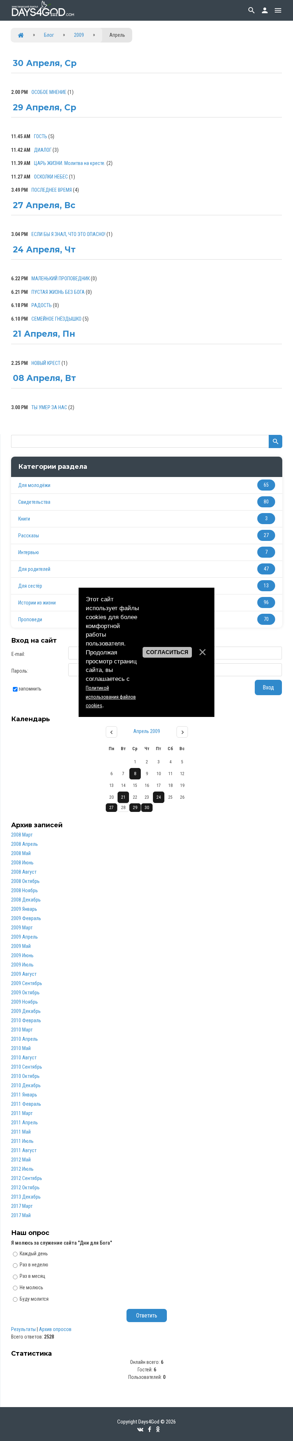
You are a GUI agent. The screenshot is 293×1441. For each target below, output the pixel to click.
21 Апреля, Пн (44, 334)
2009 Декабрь (26, 1011)
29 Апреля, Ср (44, 107)
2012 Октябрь (25, 1187)
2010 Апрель (24, 1039)
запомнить (30, 689)
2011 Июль (22, 1141)
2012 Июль (22, 1169)
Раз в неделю (34, 1264)
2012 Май (21, 1160)
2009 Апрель (24, 937)
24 (159, 797)
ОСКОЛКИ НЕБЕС (51, 177)
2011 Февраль (26, 1104)
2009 (79, 35)
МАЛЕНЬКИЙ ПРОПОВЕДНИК (60, 278)
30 (147, 807)
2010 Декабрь (26, 1085)
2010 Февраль (26, 1020)
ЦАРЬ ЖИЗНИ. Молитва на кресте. (69, 163)
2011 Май (21, 1132)
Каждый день (34, 1253)
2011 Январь (24, 1095)
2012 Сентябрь (26, 1178)
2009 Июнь (22, 955)
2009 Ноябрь (24, 1002)
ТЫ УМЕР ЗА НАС (49, 407)
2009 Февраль (26, 918)
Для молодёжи (34, 485)
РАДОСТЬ (41, 305)
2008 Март (22, 835)
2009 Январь (24, 909)
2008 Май (21, 853)
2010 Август (23, 1057)
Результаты (23, 1329)
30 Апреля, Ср (44, 63)
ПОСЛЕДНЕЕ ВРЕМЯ (51, 190)
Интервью (28, 552)
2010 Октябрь (25, 1076)
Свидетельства (34, 502)
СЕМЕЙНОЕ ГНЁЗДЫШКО (56, 319)
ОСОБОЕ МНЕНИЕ (48, 92)
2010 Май (21, 1048)
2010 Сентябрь (26, 1067)
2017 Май (21, 1215)
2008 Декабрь (26, 900)
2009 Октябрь (25, 992)
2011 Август (23, 1150)
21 (123, 797)
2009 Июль (22, 965)
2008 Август (23, 872)
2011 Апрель (24, 1122)
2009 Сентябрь (26, 983)
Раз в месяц (32, 1276)
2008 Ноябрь (24, 890)
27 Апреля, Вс (44, 205)
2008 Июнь (22, 862)
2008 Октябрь (25, 881)
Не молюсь (31, 1287)
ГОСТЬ (40, 136)
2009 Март (22, 927)
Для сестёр (30, 586)
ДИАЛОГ (42, 150)
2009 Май (21, 946)
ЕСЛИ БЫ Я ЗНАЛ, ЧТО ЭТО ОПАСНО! (68, 234)
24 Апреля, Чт (44, 250)
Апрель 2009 (146, 731)
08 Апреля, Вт (44, 378)
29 (135, 807)
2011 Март (22, 1113)
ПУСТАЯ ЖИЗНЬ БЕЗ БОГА (58, 292)
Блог (49, 35)
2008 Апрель (24, 844)
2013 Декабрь (26, 1197)
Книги (24, 519)
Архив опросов (55, 1329)
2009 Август (23, 974)
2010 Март (22, 1030)
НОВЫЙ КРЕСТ (45, 363)
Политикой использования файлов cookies (111, 697)
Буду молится (34, 1299)
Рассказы (28, 535)
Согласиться (167, 652)
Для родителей (34, 569)
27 (111, 807)
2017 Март (22, 1206)
